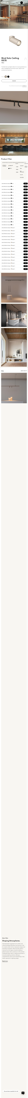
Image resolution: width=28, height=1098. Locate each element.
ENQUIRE (14, 80)
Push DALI (22, 177)
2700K (17, 166)
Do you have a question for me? (11, 1091)
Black (11, 168)
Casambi (21, 165)
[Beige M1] (6, 76)
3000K (17, 169)
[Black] (8, 76)
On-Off (21, 174)
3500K (17, 172)
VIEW (25, 183)
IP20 (26, 166)
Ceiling (4, 165)
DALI (21, 168)
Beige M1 (11, 165)
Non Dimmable (22, 171)
